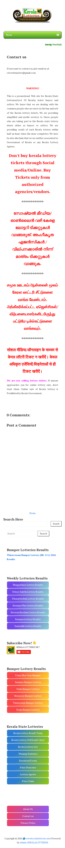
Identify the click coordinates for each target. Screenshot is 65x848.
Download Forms (28, 760)
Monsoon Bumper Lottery (28, 695)
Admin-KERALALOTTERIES (34, 842)
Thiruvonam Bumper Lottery (28, 702)
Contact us (16, 56)
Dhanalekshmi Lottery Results (28, 598)
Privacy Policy (28, 822)
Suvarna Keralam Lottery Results (28, 612)
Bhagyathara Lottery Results (28, 584)
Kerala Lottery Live (28, 746)
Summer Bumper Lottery (28, 682)
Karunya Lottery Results (28, 619)
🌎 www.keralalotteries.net (36, 838)
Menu (9, 34)
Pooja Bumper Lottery (28, 709)
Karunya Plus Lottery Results (28, 605)
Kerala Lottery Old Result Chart (28, 739)
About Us (28, 809)
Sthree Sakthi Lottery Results (28, 591)
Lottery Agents (28, 774)
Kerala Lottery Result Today (28, 733)
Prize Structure (28, 767)
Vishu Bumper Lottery (28, 689)
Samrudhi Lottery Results (27, 626)
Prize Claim (28, 781)
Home (32, 513)
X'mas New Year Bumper (28, 675)
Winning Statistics (28, 753)
